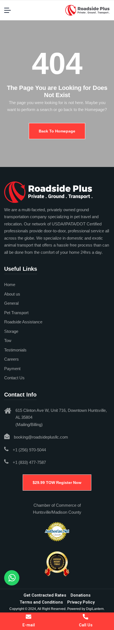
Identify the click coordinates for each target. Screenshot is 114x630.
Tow (7, 340)
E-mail (28, 624)
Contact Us (14, 377)
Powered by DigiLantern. (86, 609)
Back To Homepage (57, 131)
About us (12, 294)
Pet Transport (16, 312)
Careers (11, 359)
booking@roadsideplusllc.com (41, 437)
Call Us (85, 624)
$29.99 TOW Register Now (57, 482)
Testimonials (15, 350)
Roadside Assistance (23, 321)
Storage (11, 331)
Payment (12, 368)
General (11, 303)
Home (9, 284)
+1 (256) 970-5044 (29, 449)
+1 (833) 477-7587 (29, 462)
